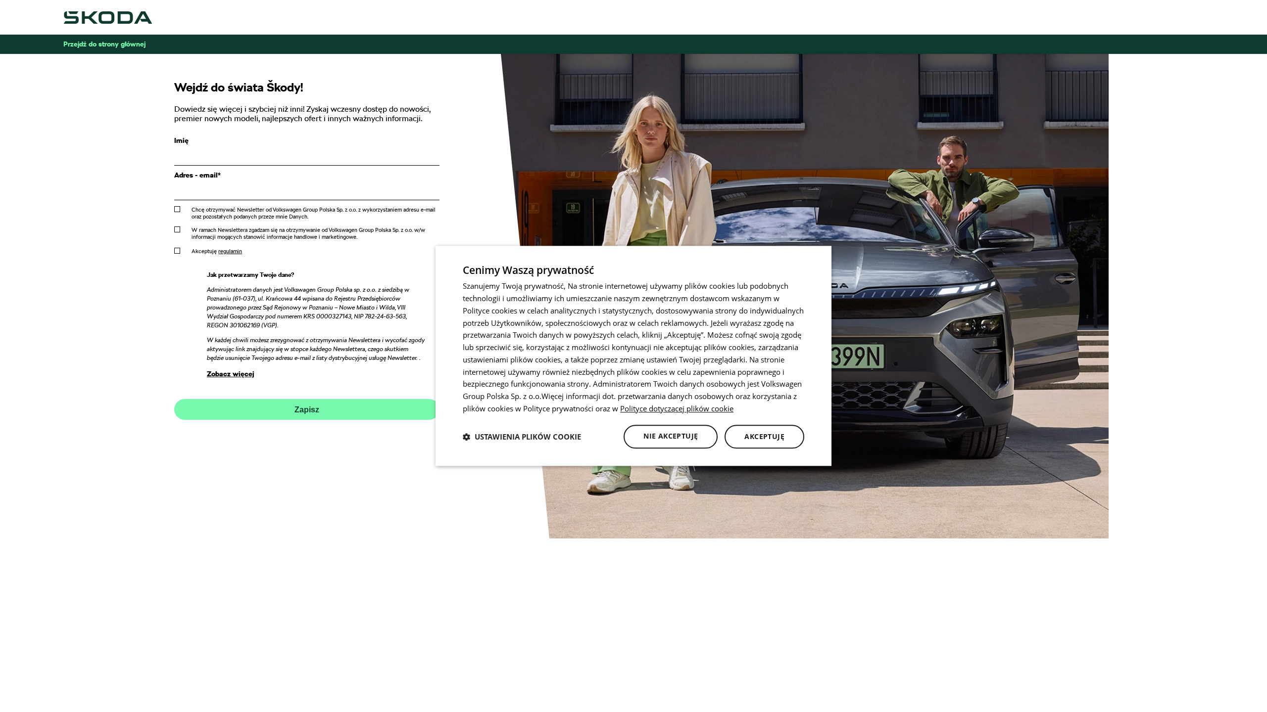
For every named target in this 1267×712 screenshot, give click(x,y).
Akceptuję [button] (764, 436)
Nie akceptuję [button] (670, 436)
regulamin (230, 251)
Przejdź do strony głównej (104, 44)
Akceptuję (217, 251)
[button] (522, 436)
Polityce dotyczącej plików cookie (676, 408)
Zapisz (306, 409)
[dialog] (633, 356)
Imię (181, 140)
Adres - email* (197, 175)
